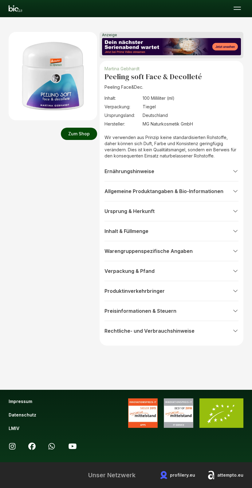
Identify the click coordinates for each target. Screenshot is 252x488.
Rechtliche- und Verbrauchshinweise (149, 331)
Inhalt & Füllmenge (126, 231)
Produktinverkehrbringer (134, 291)
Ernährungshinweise (129, 171)
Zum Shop (79, 133)
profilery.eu (182, 475)
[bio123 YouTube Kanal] (72, 446)
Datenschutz (22, 414)
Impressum (20, 401)
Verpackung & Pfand (129, 271)
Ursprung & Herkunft (129, 211)
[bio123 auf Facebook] (32, 446)
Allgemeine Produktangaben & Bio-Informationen (163, 191)
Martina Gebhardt (122, 68)
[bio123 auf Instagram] (12, 446)
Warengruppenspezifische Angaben (148, 251)
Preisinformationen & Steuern (140, 311)
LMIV (14, 428)
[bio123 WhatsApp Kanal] (51, 446)
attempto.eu (230, 475)
